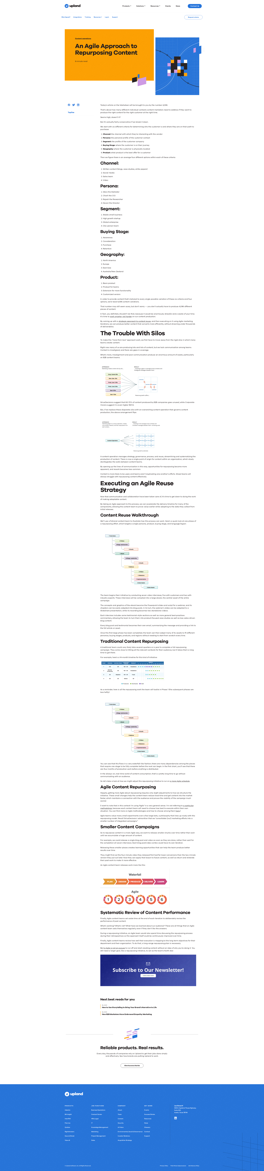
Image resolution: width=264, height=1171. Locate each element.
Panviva (67, 1123)
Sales (93, 1140)
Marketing (94, 1132)
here (178, 811)
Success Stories (149, 1114)
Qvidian (67, 1127)
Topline (71, 112)
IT (92, 1123)
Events (146, 1110)
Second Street (69, 1136)
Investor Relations (124, 1136)
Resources (97, 17)
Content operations (83, 38)
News (146, 1123)
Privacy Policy (164, 1166)
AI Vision (121, 1127)
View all (67, 1140)
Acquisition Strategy (125, 1140)
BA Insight (68, 1114)
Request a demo (193, 17)
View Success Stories (132, 1066)
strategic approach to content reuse (135, 321)
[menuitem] (127, 6)
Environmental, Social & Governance (130, 1132)
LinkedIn (175, 1118)
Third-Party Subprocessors (178, 1166)
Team (120, 1114)
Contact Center (96, 1114)
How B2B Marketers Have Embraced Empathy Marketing (127, 1014)
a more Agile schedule (180, 781)
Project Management (98, 1136)
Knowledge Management (99, 1127)
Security (121, 1123)
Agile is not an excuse (115, 948)
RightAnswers (69, 1132)
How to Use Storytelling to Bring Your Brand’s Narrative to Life (129, 1007)
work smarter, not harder (121, 316)
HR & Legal (94, 1119)
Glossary (147, 1127)
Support (147, 1136)
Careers (120, 1119)
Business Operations (98, 1110)
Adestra (67, 1110)
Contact (147, 1132)
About (120, 1110)
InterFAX (68, 1119)
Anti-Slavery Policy (193, 1166)
